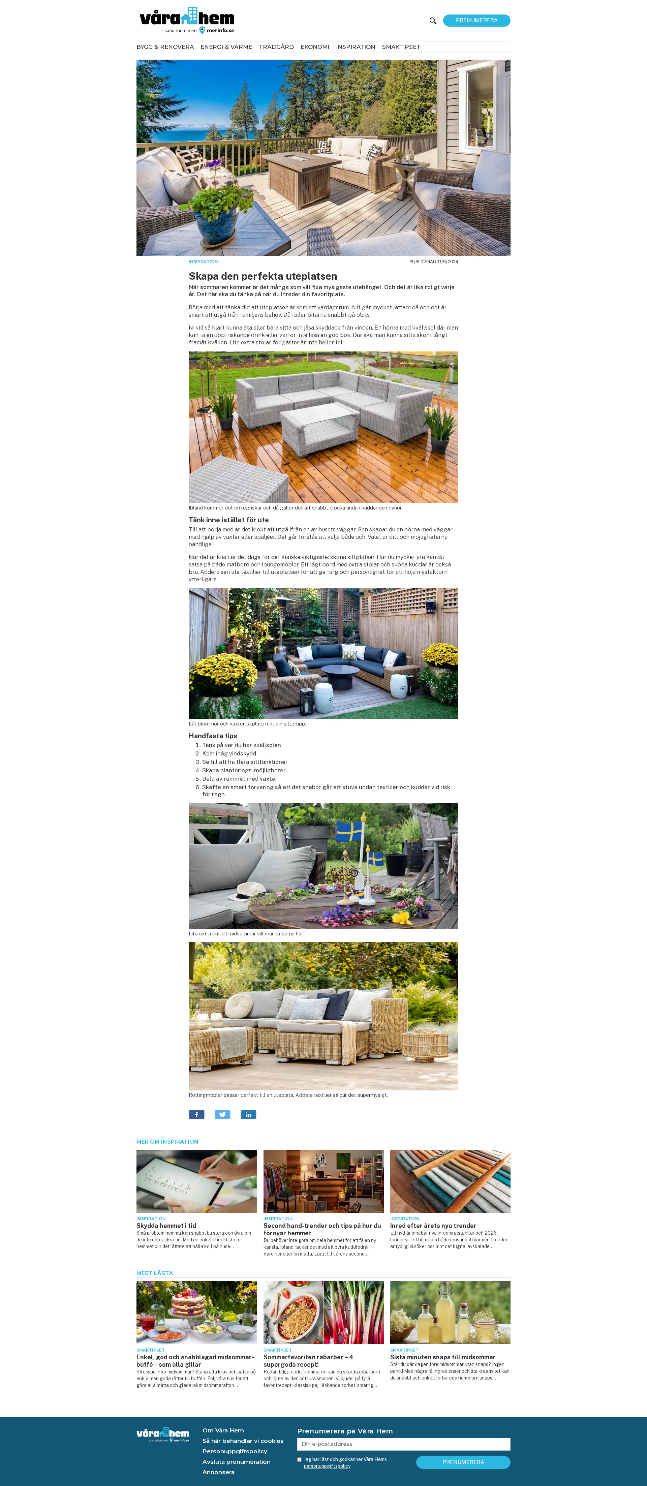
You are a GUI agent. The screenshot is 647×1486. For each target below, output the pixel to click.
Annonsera (219, 1472)
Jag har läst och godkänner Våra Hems (345, 1463)
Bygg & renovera (165, 46)
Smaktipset (401, 46)
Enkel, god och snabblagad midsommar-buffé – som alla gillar (195, 1361)
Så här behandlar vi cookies (243, 1440)
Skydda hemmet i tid (166, 1225)
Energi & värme (226, 46)
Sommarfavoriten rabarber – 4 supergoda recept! (308, 1361)
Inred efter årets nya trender (433, 1225)
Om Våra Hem (223, 1430)
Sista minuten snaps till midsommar (443, 1357)
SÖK (414, 20)
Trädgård (276, 46)
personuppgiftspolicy (327, 1466)
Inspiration (355, 46)
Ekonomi (315, 46)
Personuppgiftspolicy (235, 1451)
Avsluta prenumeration (237, 1461)
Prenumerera (477, 20)
